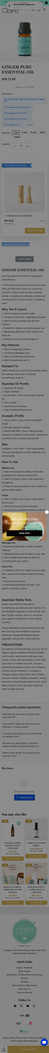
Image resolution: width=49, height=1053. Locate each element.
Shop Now (24, 533)
